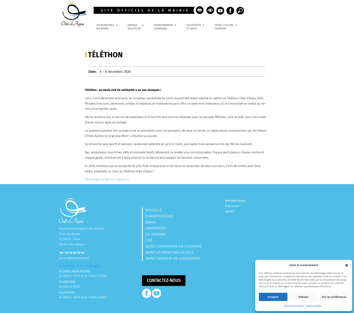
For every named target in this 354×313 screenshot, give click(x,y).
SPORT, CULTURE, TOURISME (224, 27)
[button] (346, 265)
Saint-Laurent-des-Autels (169, 252)
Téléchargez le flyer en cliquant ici (107, 179)
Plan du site (232, 206)
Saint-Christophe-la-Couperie (173, 246)
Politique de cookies (294, 305)
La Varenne (155, 234)
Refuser (303, 297)
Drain (150, 222)
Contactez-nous (164, 280)
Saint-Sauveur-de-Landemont (172, 258)
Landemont (155, 228)
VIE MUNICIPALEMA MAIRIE (105, 27)
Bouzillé (153, 210)
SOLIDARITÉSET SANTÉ (193, 27)
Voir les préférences (334, 297)
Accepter (273, 297)
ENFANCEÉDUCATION (134, 27)
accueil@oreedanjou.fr (74, 258)
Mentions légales (314, 305)
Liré (148, 240)
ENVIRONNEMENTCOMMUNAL (163, 27)
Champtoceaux (159, 216)
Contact (230, 211)
